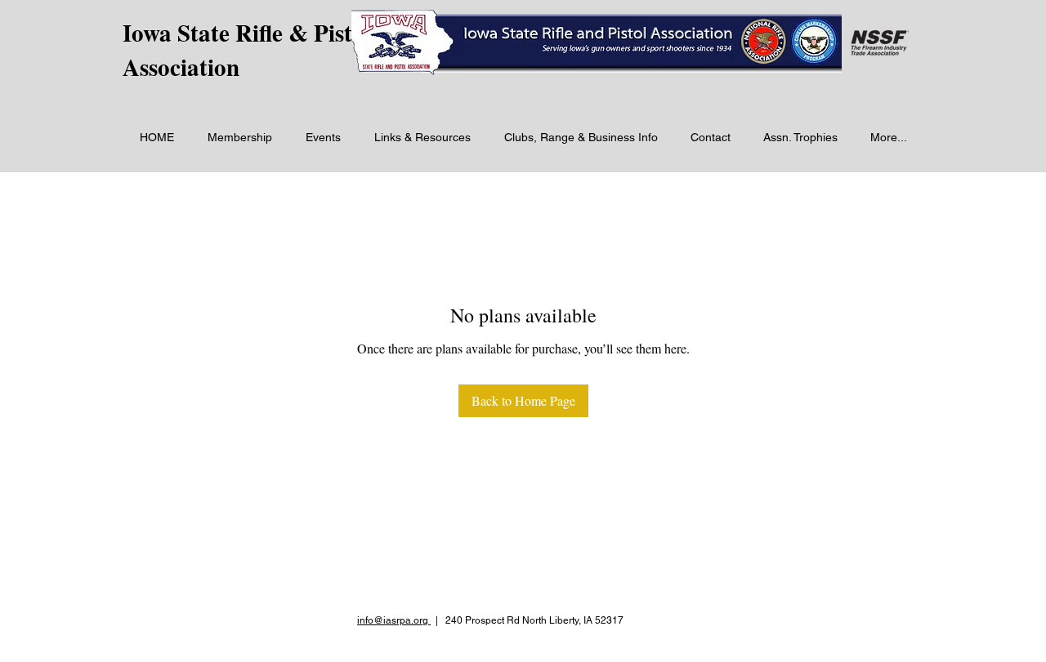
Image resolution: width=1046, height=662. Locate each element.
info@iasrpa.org (394, 620)
